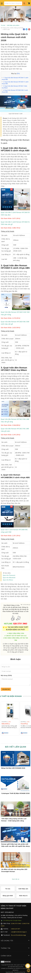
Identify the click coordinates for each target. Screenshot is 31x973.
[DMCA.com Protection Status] (6, 962)
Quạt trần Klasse (8, 580)
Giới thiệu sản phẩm (23, 889)
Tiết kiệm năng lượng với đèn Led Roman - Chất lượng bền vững (13, 820)
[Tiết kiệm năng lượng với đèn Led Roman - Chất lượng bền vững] (15, 809)
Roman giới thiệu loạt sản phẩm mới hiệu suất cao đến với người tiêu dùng (15, 845)
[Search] (24, 3)
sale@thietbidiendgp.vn (19, 932)
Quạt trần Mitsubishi (9, 577)
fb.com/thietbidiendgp (18, 935)
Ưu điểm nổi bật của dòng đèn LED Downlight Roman (14, 870)
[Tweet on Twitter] (27, 29)
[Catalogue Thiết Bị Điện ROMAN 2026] (15, 784)
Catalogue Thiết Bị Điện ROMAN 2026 (15, 793)
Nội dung (6, 675)
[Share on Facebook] (24, 29)
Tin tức (7, 889)
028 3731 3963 (20, 623)
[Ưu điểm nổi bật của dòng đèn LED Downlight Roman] (15, 860)
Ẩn (18, 73)
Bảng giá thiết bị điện (8, 896)
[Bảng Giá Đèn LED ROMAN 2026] (15, 758)
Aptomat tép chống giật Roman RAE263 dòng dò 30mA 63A (9, 726)
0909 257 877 (15, 929)
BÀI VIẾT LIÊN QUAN (15, 747)
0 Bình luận (6, 29)
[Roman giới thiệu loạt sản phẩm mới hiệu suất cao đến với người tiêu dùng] (15, 834)
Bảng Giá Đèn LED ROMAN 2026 (13, 768)
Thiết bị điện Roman (11, 696)
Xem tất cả (15, 879)
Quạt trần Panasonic (9, 575)
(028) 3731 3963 (16, 923)
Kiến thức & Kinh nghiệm (23, 896)
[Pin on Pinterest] (29, 29)
